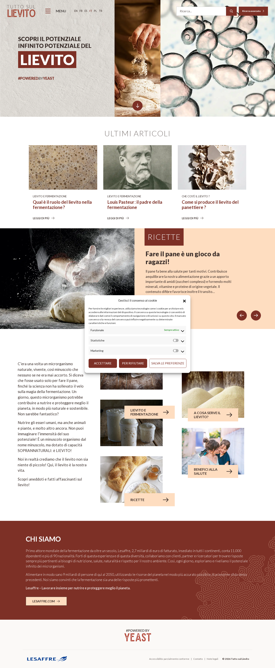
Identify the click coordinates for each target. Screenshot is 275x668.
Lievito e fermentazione (50, 196)
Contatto (198, 658)
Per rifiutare (133, 363)
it (90, 10)
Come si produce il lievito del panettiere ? (210, 205)
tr (100, 10)
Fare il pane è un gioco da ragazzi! (183, 258)
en (76, 10)
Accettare (103, 363)
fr (81, 10)
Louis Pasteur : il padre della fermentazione (134, 205)
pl (95, 10)
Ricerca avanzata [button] (251, 10)
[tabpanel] (137, 278)
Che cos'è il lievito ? (196, 196)
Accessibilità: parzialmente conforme (169, 658)
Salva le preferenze (167, 363)
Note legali (212, 658)
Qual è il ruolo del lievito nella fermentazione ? (62, 205)
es (86, 10)
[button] (184, 301)
